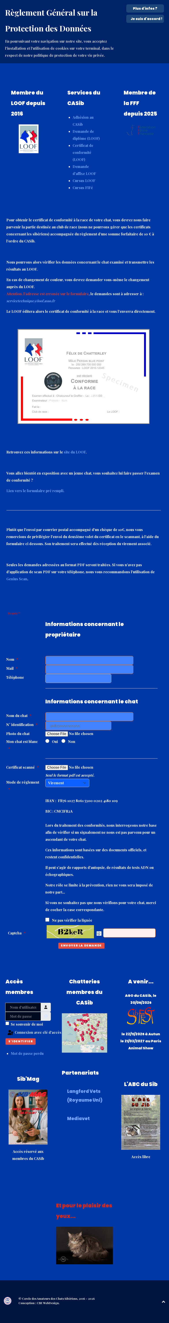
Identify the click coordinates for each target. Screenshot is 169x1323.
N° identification (20, 724)
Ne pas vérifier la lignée (72, 920)
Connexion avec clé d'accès (32, 1032)
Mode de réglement (22, 782)
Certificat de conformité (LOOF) (83, 152)
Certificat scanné (20, 767)
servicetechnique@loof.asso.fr (30, 300)
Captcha (15, 933)
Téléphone (15, 677)
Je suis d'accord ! (146, 18)
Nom (10, 659)
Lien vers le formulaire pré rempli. (35, 490)
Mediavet (78, 1119)
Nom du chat (17, 715)
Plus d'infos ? (145, 8)
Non (71, 741)
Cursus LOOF (84, 180)
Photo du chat (17, 733)
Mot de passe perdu (27, 1053)
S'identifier (20, 1041)
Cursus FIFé (83, 187)
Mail (10, 668)
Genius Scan (16, 579)
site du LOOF (75, 452)
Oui (55, 741)
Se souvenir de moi (27, 1024)
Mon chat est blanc (22, 741)
